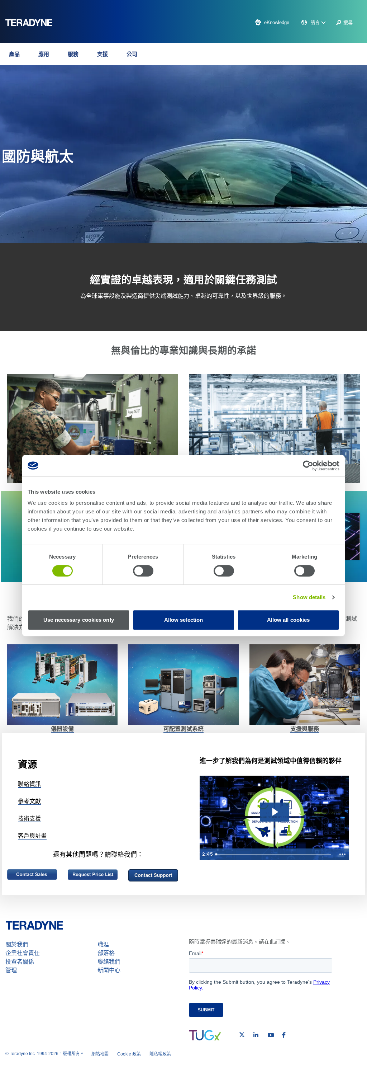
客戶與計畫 (32, 836)
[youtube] (271, 1035)
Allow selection (183, 620)
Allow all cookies (288, 620)
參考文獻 (29, 801)
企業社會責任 (22, 953)
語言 (315, 22)
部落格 (106, 953)
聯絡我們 (108, 962)
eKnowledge (276, 22)
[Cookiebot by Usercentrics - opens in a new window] (308, 465)
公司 (132, 54)
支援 (102, 54)
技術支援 (29, 818)
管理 (11, 970)
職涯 (103, 944)
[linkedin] (255, 1035)
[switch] (143, 571)
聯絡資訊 (29, 784)
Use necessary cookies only (78, 620)
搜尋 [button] (348, 22)
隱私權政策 (160, 1054)
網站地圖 (100, 1054)
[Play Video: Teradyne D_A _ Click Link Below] (274, 812)
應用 (43, 54)
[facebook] (284, 1035)
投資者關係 (19, 962)
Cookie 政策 (129, 1054)
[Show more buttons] (342, 854)
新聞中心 (108, 970)
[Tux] (205, 1035)
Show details (309, 597)
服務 (73, 54)
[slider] (274, 854)
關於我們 (16, 944)
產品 (14, 54)
